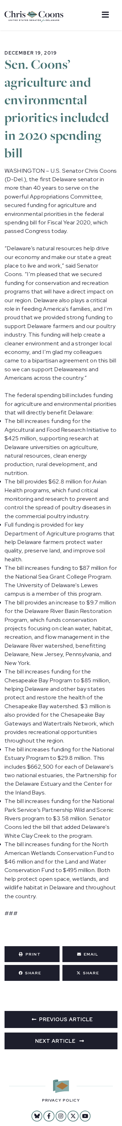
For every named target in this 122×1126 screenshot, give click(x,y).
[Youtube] (85, 1116)
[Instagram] (61, 1116)
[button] (32, 954)
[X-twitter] (73, 1116)
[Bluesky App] (36, 1116)
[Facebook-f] (48, 1116)
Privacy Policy (61, 1100)
